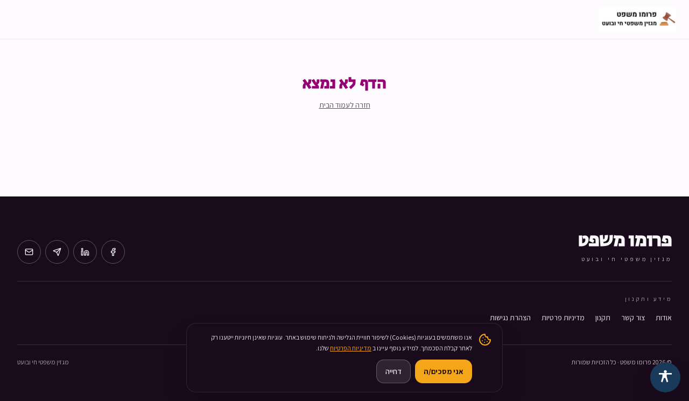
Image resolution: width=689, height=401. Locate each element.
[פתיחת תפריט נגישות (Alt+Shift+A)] (665, 377)
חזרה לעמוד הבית (344, 105)
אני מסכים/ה (443, 371)
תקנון (602, 317)
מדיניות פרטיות (563, 317)
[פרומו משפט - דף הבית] (637, 19)
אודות (664, 317)
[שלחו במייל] (29, 252)
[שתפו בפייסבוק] (113, 252)
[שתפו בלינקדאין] (85, 252)
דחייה (393, 371)
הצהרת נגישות (510, 317)
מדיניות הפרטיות (350, 348)
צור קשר (633, 317)
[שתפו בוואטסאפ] (57, 252)
